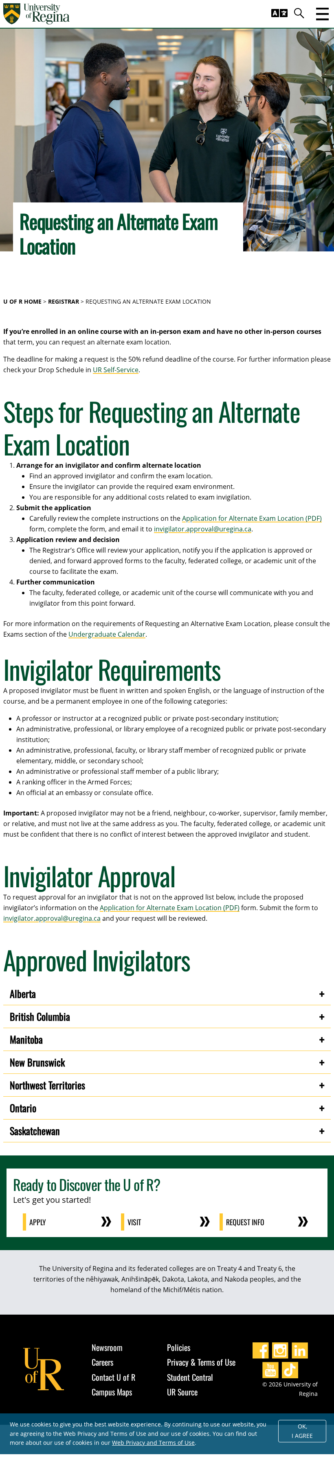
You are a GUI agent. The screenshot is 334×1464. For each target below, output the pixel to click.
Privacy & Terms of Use (201, 1362)
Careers (102, 1362)
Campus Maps (112, 1392)
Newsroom (107, 1347)
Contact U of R (113, 1377)
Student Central (190, 1377)
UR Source (182, 1392)
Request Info (245, 1222)
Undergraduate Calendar (106, 634)
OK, (302, 1431)
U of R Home (22, 301)
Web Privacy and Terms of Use (153, 1442)
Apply (37, 1222)
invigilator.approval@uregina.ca (202, 528)
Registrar (63, 301)
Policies (178, 1347)
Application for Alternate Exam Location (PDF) (252, 518)
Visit (134, 1222)
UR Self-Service (115, 369)
